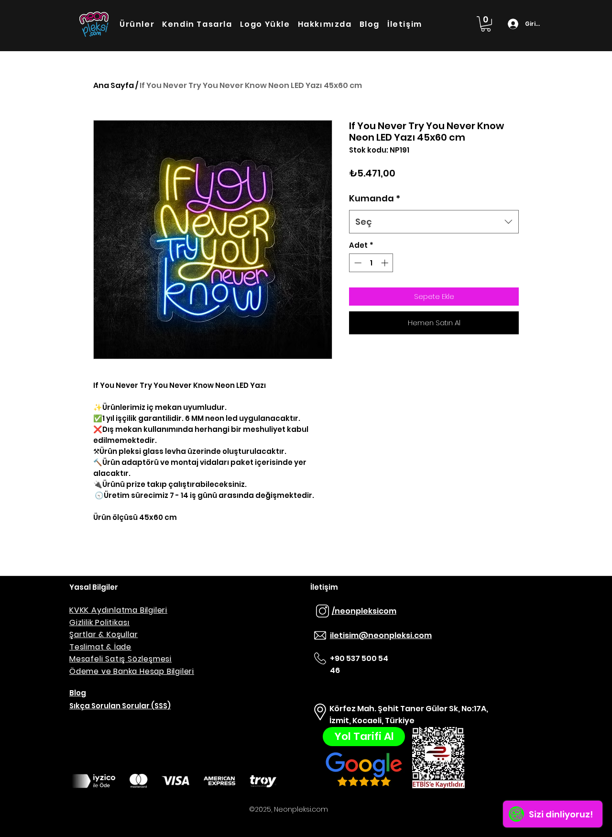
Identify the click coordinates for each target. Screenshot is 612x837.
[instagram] (322, 611)
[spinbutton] (371, 263)
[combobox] (434, 222)
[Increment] (385, 263)
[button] (486, 24)
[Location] (319, 712)
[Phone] (319, 635)
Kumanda (374, 198)
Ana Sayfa (113, 85)
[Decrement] (356, 263)
